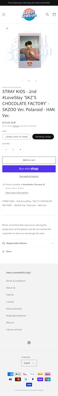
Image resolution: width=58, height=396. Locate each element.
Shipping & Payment (16, 315)
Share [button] (9, 251)
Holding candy (43, 136)
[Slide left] (22, 80)
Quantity (6, 143)
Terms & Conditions (16, 280)
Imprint (10, 294)
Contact (10, 301)
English (27, 363)
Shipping (16, 126)
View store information (16, 192)
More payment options (29, 176)
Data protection (14, 308)
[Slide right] (35, 80)
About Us (10, 287)
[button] (3, 14)
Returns (10, 322)
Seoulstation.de (25, 390)
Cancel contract (14, 329)
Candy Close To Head (17, 136)
